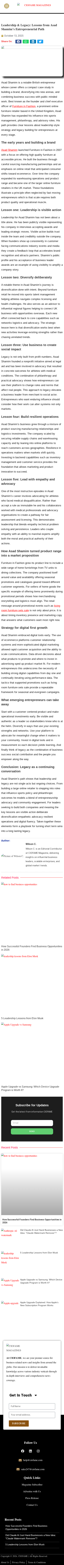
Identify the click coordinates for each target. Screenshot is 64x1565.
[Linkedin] (30, 1451)
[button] (18, 42)
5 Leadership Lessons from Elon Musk (22, 1018)
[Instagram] (38, 1451)
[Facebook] (23, 1451)
